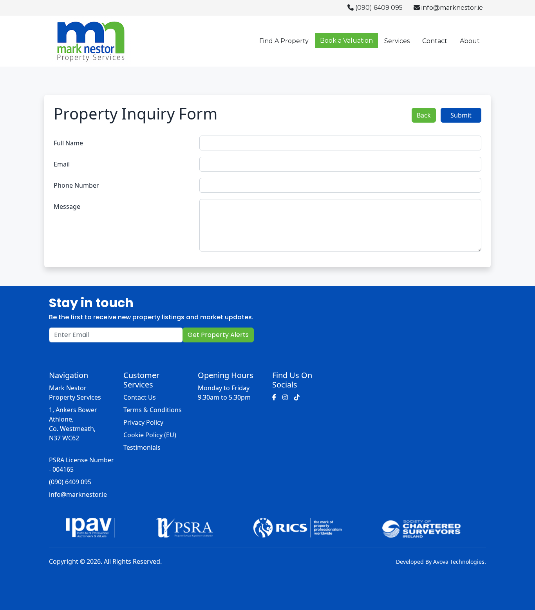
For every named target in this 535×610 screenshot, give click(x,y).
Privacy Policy (143, 422)
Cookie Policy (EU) (149, 435)
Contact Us (139, 397)
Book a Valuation (346, 40)
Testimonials (142, 447)
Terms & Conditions (152, 409)
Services (397, 41)
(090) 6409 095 (378, 7)
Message (67, 206)
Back (424, 115)
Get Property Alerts (218, 334)
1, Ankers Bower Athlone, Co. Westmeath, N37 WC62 (73, 423)
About (470, 41)
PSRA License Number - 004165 (81, 465)
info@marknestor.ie (451, 7)
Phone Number (76, 185)
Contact (434, 41)
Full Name (68, 143)
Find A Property (284, 41)
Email (62, 164)
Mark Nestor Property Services (75, 393)
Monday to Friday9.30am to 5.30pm (224, 393)
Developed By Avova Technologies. (441, 561)
